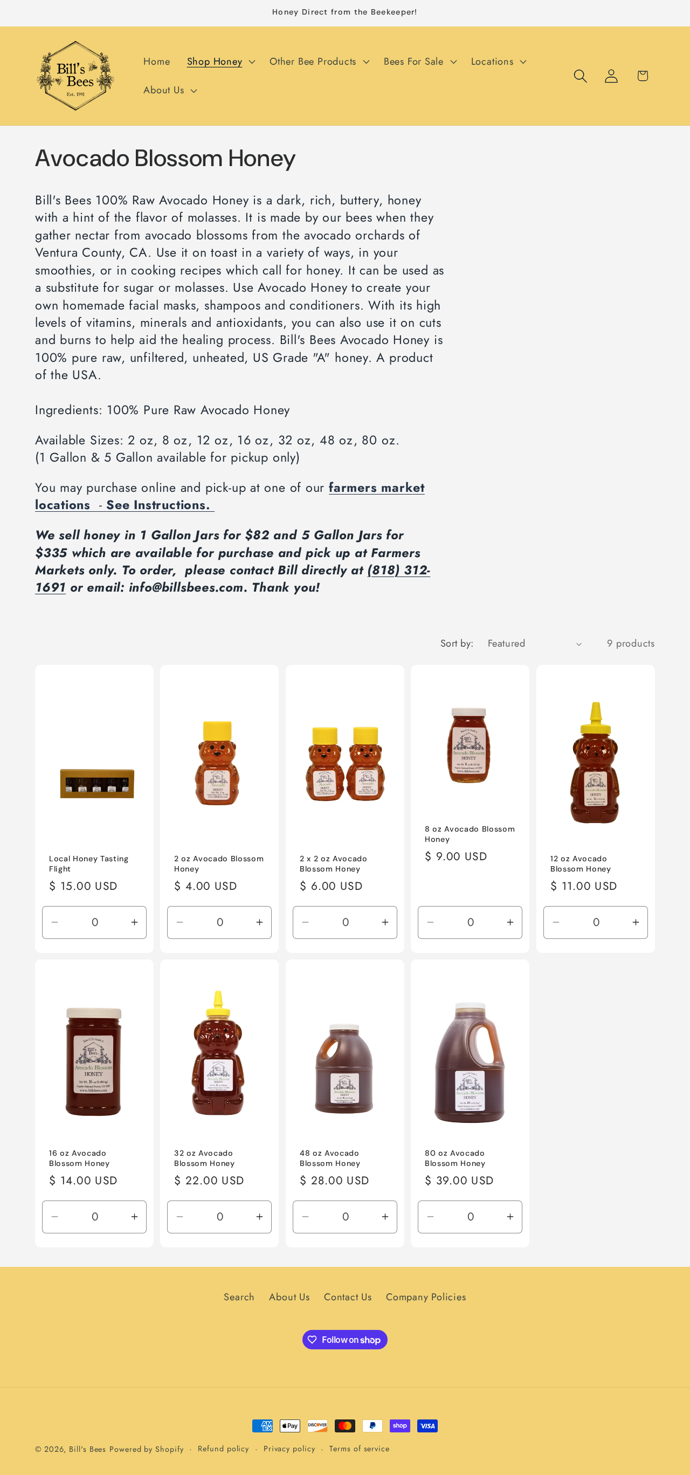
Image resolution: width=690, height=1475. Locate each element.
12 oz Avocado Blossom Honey (580, 864)
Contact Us (348, 1297)
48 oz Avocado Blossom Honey (330, 1158)
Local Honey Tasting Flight (89, 864)
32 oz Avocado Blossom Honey (204, 1158)
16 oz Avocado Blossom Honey (79, 1158)
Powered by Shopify (146, 1449)
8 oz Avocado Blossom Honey (470, 834)
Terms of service (359, 1448)
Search (239, 1297)
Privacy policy (289, 1448)
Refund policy (223, 1448)
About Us (289, 1297)
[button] (219, 61)
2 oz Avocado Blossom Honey (219, 864)
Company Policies (426, 1297)
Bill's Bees (87, 1449)
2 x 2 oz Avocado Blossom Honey (334, 864)
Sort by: (457, 643)
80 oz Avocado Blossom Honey (455, 1158)
